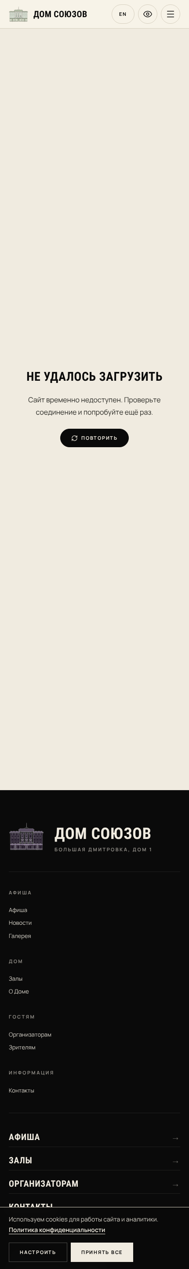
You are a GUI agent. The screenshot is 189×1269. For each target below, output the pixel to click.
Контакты (21, 1090)
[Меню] (170, 14)
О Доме (19, 991)
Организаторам (30, 1034)
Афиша (18, 910)
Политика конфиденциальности (57, 1230)
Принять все (102, 1252)
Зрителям (22, 1047)
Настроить (38, 1252)
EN (123, 14)
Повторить (99, 437)
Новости (20, 923)
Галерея (20, 936)
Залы (15, 978)
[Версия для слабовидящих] (147, 14)
